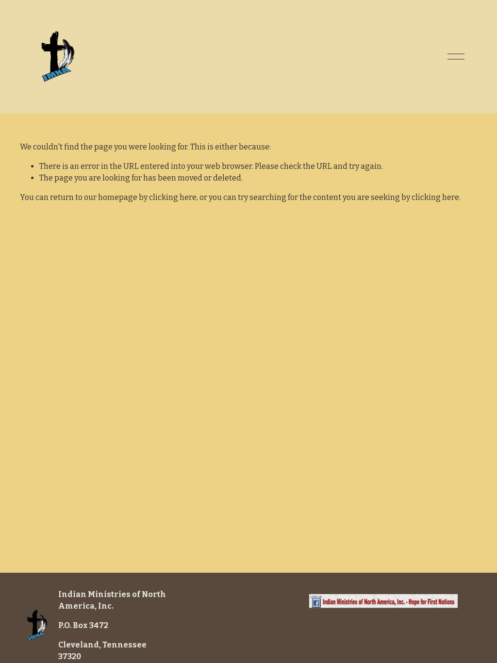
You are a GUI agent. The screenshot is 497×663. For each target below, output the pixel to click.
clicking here (173, 197)
